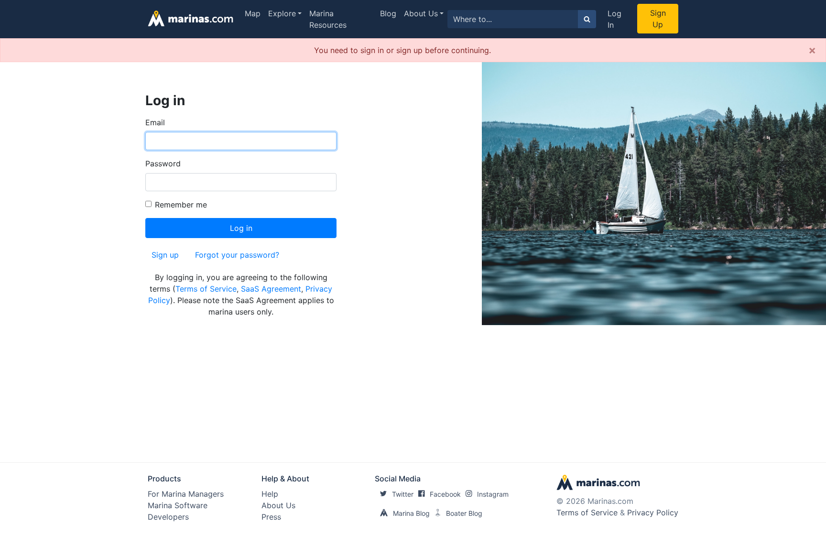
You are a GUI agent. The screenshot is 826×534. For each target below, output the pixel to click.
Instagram (493, 494)
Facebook (445, 494)
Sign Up (658, 18)
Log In (614, 19)
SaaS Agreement (271, 289)
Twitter (402, 494)
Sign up (165, 255)
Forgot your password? (237, 255)
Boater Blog (464, 513)
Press (271, 517)
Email (155, 122)
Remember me (181, 204)
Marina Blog (411, 513)
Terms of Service (206, 289)
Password (163, 163)
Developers (168, 517)
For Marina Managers (186, 494)
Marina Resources (328, 19)
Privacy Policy (652, 512)
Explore (282, 13)
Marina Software (177, 505)
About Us (421, 13)
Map (253, 13)
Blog (388, 13)
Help (269, 494)
